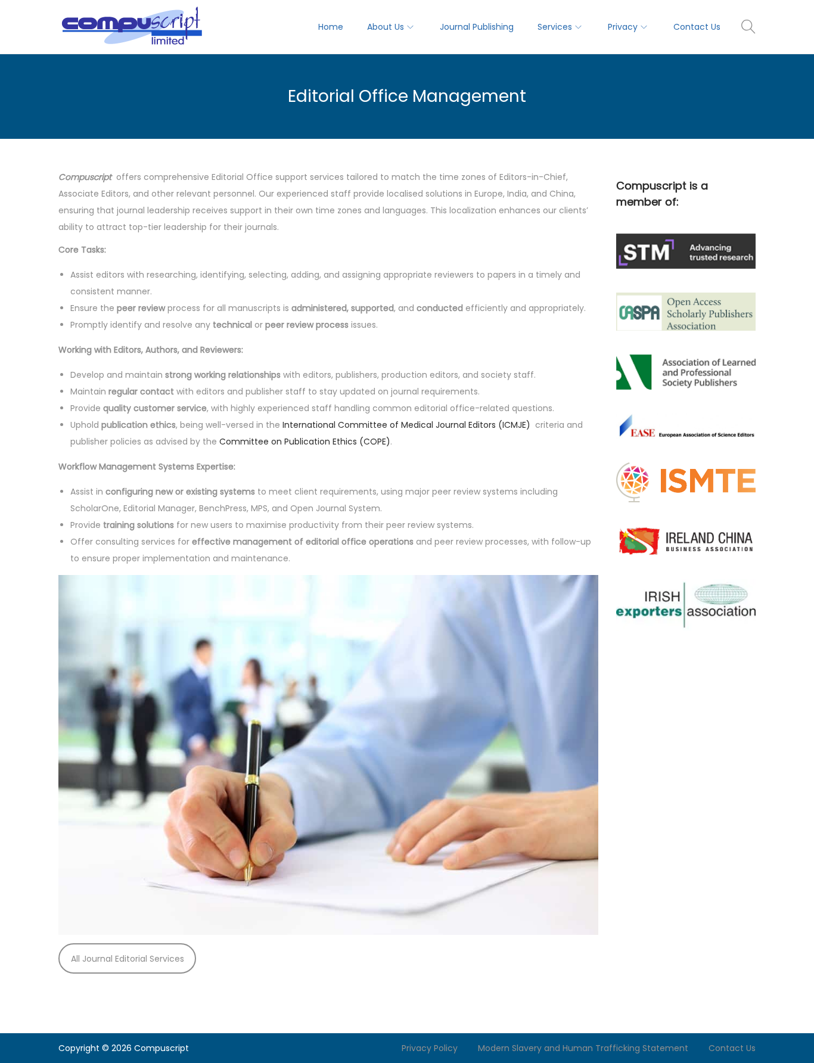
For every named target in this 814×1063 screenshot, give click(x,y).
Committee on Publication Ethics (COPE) (304, 441)
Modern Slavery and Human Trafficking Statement (583, 1048)
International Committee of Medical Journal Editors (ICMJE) (407, 425)
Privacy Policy (430, 1048)
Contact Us (732, 1048)
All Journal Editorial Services (127, 959)
